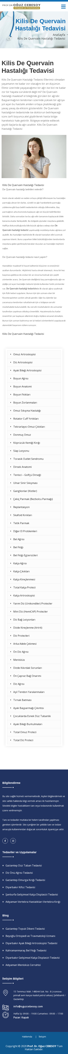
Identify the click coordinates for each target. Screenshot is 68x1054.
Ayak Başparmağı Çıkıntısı (28, 708)
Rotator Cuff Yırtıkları (26, 418)
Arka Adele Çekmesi (25, 643)
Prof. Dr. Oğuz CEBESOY (42, 1046)
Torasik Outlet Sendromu (28, 459)
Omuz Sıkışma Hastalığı (27, 410)
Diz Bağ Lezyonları (24, 619)
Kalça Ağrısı (20, 563)
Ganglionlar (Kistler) (25, 491)
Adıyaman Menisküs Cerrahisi (23, 965)
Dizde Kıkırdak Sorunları (27, 668)
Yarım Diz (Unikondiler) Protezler (32, 603)
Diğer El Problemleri (25, 531)
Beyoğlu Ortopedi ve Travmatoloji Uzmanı (30, 936)
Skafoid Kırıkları (22, 515)
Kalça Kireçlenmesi (24, 579)
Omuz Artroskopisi (24, 354)
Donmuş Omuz (22, 434)
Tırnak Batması (22, 700)
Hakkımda (27, 1036)
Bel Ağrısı (18, 539)
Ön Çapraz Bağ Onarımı (27, 676)
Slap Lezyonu (21, 451)
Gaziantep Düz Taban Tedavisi (24, 865)
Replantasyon (21, 507)
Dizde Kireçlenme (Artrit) (27, 627)
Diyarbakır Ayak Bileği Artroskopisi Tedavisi (31, 943)
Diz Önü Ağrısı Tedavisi (19, 872)
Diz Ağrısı (18, 684)
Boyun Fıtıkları (21, 394)
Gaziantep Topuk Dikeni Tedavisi (25, 928)
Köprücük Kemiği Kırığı (26, 442)
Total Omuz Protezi (24, 732)
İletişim (42, 1036)
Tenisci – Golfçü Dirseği (27, 475)
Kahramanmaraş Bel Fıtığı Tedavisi (26, 950)
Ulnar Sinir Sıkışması (25, 483)
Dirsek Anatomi (22, 467)
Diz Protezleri (21, 635)
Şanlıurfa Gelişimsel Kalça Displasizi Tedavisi (32, 894)
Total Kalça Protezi (24, 587)
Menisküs (19, 660)
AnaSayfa (59, 35)
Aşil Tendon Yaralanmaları (28, 692)
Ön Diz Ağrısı (20, 651)
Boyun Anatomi (22, 386)
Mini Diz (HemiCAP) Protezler (30, 611)
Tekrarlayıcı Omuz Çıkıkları (29, 426)
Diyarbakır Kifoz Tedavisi (20, 887)
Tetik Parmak (21, 523)
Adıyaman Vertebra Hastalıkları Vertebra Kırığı (33, 901)
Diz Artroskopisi (22, 362)
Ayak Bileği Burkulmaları (27, 724)
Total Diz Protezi (23, 740)
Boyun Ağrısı (20, 378)
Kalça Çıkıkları (21, 571)
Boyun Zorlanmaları (25, 402)
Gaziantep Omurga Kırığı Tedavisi (25, 880)
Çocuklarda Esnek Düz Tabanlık (32, 716)
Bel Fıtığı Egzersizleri (25, 555)
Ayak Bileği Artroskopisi (27, 370)
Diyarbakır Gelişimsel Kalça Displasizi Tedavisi (33, 957)
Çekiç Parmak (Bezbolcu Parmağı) (33, 499)
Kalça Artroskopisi (24, 595)
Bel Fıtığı (18, 547)
